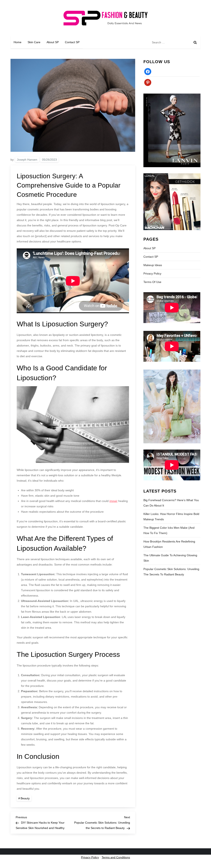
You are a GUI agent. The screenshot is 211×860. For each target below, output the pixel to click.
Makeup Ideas (152, 265)
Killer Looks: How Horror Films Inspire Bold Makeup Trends (171, 516)
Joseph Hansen (27, 159)
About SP (53, 42)
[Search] (195, 42)
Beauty (25, 798)
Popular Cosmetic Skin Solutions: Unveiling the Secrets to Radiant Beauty (171, 571)
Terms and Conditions (116, 857)
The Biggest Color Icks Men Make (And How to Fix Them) (169, 530)
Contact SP (72, 42)
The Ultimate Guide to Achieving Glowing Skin (170, 558)
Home (17, 42)
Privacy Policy (152, 273)
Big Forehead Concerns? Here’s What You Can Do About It (171, 502)
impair (113, 501)
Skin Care (34, 42)
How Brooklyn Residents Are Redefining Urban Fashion (169, 544)
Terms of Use (152, 282)
